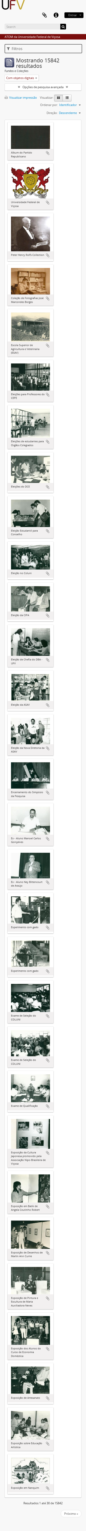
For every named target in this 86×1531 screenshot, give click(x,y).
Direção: (52, 113)
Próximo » (71, 1514)
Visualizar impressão (22, 97)
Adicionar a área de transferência (47, 153)
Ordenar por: (49, 105)
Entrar (72, 15)
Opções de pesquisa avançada (43, 87)
